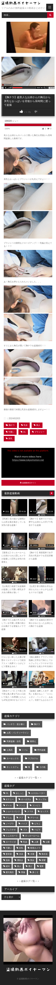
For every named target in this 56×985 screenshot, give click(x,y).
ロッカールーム (32, 836)
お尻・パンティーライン (18, 733)
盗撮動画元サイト (29, 483)
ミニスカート (12, 836)
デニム (9, 817)
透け (30, 866)
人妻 (36, 842)
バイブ (24, 823)
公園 (48, 842)
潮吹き (20, 860)
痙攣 (43, 860)
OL (24, 432)
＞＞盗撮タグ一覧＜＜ (28, 881)
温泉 (8, 860)
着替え (33, 741)
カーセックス (13, 758)
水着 (32, 854)
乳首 (26, 425)
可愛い (11, 432)
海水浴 (44, 854)
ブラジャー (39, 432)
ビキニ (37, 823)
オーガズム (26, 799)
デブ (21, 817)
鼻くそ (35, 872)
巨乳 (21, 848)
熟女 (32, 860)
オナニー (10, 799)
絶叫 (8, 866)
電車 (41, 866)
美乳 (10, 438)
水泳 (21, 854)
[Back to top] (47, 976)
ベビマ (37, 829)
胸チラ (12, 425)
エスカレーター (38, 793)
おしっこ (20, 793)
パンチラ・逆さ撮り (16, 724)
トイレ (25, 750)
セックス (44, 811)
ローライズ (11, 842)
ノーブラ (10, 823)
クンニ (22, 805)
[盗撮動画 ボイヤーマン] (23, 3)
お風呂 (10, 750)
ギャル (9, 805)
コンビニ (36, 805)
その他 (42, 767)
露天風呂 (10, 872)
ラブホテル (33, 758)
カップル (42, 799)
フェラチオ (11, 829)
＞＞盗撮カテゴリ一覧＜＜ (28, 777)
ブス (25, 829)
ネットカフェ (13, 767)
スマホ (30, 811)
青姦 (23, 872)
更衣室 (9, 854)
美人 (38, 425)
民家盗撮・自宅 (14, 741)
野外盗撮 (41, 750)
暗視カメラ (35, 848)
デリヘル (34, 817)
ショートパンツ (13, 811)
